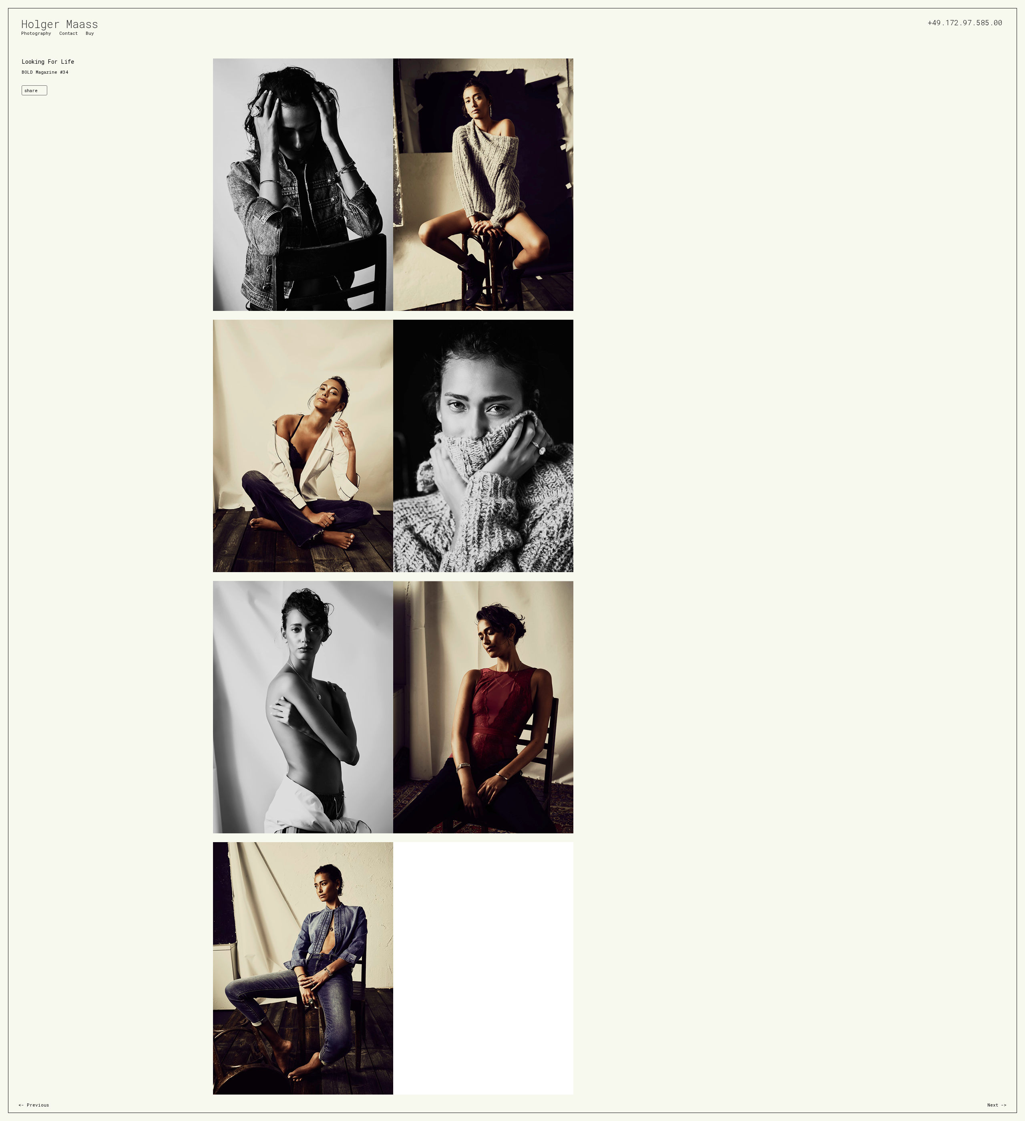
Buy (90, 32)
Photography (36, 32)
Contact (68, 32)
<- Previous (33, 1105)
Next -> (997, 1105)
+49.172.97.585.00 (965, 21)
